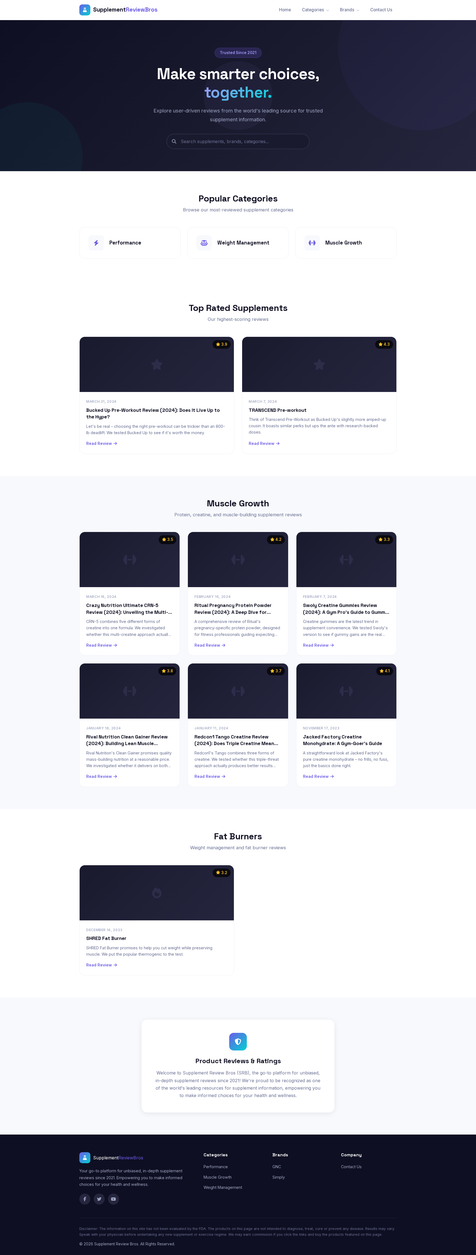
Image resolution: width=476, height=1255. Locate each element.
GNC (276, 1166)
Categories (313, 9)
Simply (278, 1177)
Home (285, 9)
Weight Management (223, 1187)
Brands (347, 9)
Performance (216, 1166)
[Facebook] (84, 1199)
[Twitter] (99, 1199)
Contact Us (381, 9)
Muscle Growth (218, 1177)
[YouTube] (113, 1199)
